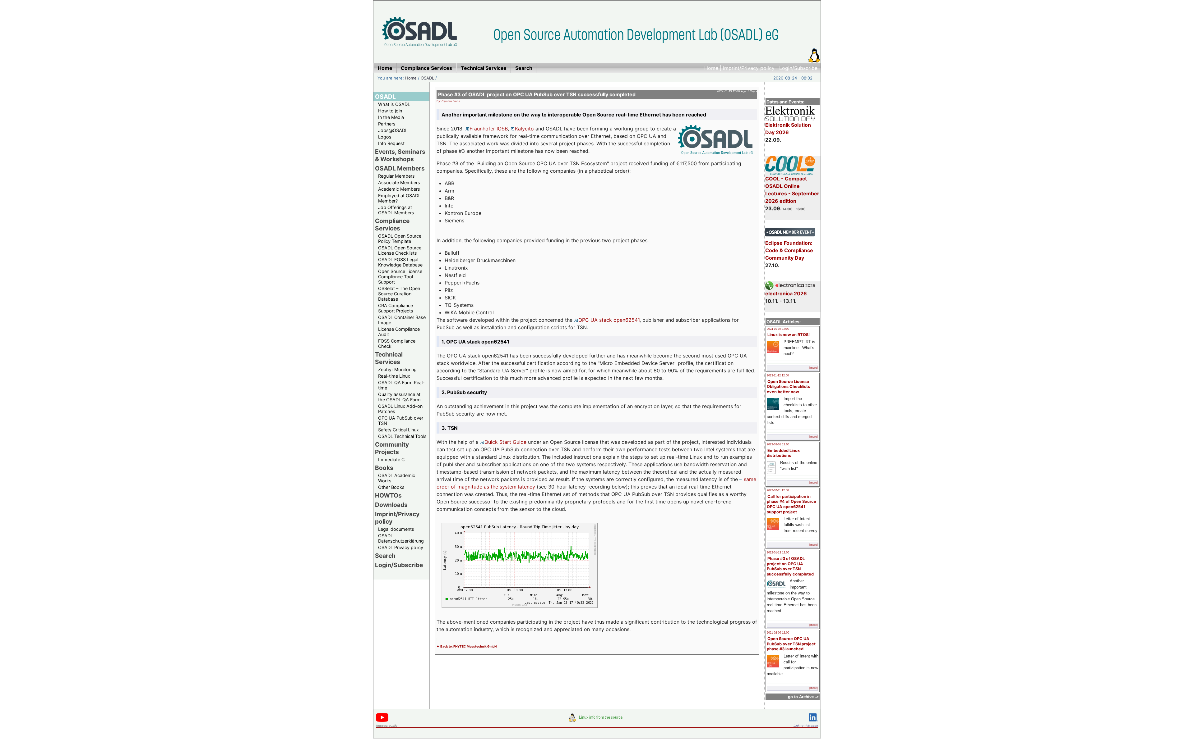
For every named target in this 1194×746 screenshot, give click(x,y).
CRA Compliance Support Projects (395, 308)
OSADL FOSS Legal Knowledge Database (400, 262)
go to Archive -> (803, 696)
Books (384, 467)
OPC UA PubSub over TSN (400, 420)
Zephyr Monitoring (397, 369)
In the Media (391, 117)
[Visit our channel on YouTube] (382, 720)
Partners (387, 123)
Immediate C (391, 459)
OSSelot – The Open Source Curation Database (399, 294)
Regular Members (396, 176)
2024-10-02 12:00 (778, 328)
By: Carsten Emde (448, 101)
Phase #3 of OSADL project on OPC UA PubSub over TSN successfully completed (790, 566)
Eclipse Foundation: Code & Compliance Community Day (789, 250)
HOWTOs (388, 495)
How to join (390, 110)
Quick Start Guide (505, 442)
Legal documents (396, 529)
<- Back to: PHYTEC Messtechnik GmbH (467, 646)
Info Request (391, 143)
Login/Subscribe (798, 68)
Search (385, 555)
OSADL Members (400, 168)
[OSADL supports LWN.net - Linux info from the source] (597, 720)
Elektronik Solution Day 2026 (788, 128)
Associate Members (399, 182)
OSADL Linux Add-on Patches (400, 408)
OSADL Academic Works (396, 478)
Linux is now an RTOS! (788, 334)
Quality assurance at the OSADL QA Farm (399, 397)
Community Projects (392, 448)
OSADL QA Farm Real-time (401, 385)
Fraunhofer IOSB (489, 128)
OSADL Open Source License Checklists (399, 250)
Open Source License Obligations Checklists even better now (788, 386)
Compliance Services (392, 224)
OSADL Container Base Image (402, 320)
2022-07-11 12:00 (778, 490)
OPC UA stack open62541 (609, 320)
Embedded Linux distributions (783, 453)
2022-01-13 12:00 (778, 552)
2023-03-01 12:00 (778, 444)
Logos (384, 136)
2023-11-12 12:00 (778, 375)
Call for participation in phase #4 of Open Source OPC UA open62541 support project (791, 504)
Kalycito (524, 128)
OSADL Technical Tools (402, 436)
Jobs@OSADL (393, 130)
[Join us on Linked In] (813, 722)
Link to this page (806, 725)
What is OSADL (394, 104)
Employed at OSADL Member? (399, 198)
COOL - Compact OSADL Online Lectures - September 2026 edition (792, 189)
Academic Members (399, 189)
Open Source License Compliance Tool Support (400, 276)
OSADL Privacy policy (400, 547)
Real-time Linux (394, 376)
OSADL (427, 77)
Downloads (391, 504)
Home (711, 68)
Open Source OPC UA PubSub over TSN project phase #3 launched (791, 643)
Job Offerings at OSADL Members (396, 210)
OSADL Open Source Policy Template (399, 238)
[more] (813, 367)
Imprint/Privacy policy (749, 68)
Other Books (391, 487)
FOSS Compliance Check (396, 343)
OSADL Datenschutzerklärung (401, 538)
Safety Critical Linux (398, 429)
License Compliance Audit (399, 331)
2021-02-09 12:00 (778, 632)
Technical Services (389, 358)
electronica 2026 (786, 293)
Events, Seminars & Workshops (400, 155)
